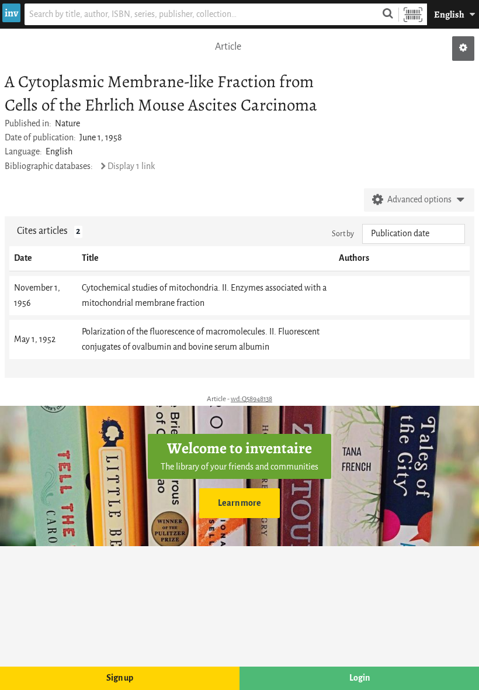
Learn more (239, 503)
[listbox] (413, 234)
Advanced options (419, 199)
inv (11, 13)
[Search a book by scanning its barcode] (413, 14)
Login (359, 678)
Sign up (119, 678)
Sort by (343, 234)
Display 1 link (131, 166)
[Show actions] (463, 48)
